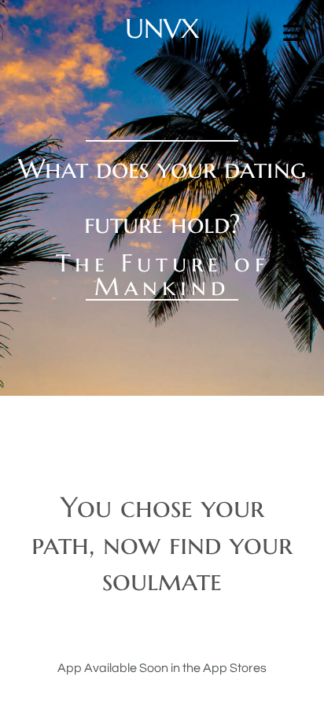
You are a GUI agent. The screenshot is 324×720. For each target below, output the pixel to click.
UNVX (162, 29)
